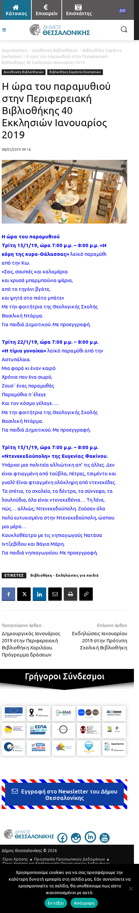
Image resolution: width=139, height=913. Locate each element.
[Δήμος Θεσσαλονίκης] (59, 30)
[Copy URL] (86, 594)
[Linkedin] (39, 594)
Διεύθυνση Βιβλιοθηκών (55, 50)
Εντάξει (56, 903)
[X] (24, 594)
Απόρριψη (84, 903)
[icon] (62, 841)
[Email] (55, 594)
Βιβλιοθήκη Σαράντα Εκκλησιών (75, 72)
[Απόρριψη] (130, 888)
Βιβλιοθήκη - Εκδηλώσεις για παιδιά (64, 575)
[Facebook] (8, 594)
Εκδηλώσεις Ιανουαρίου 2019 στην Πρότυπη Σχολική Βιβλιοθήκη (99, 640)
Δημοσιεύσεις (15, 50)
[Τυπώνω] (70, 594)
